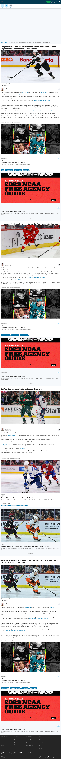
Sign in (53, 1)
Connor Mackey (16, 94)
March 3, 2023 (18, 103)
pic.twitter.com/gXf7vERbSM (18, 630)
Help (40, 741)
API (39, 745)
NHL (6, 42)
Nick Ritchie (43, 92)
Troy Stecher (25, 92)
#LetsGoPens (32, 618)
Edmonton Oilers (29, 741)
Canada (2, 739)
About (40, 739)
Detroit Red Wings (29, 739)
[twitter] (59, 89)
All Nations (2, 745)
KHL (14, 739)
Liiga (14, 744)
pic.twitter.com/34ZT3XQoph (38, 277)
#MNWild (30, 277)
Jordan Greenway (11, 435)
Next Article (30, 218)
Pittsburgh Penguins (29, 744)
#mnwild (5, 444)
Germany (2, 744)
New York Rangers (29, 742)
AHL (14, 742)
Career (40, 750)
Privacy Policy (41, 742)
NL (14, 745)
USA (1, 741)
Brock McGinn (53, 607)
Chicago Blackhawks (29, 738)
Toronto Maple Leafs (29, 745)
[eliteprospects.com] (3, 2)
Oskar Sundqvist (24, 267)
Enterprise (40, 748)
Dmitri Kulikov (28, 607)
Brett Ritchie (29, 94)
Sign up (48, 1)
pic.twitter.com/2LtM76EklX (41, 618)
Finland (2, 742)
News (2, 42)
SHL (14, 741)
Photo (40, 744)
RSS (39, 747)
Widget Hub (41, 738)
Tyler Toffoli (50, 111)
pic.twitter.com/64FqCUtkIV (44, 100)
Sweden (2, 738)
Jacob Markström (35, 111)
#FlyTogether (9, 630)
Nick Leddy (37, 275)
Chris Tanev (42, 111)
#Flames (35, 100)
